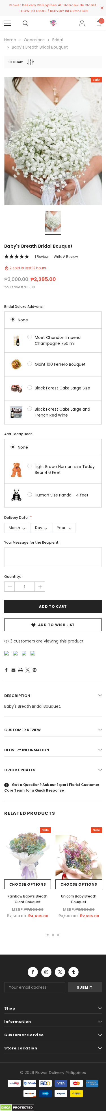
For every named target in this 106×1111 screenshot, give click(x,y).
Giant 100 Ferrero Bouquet (60, 364)
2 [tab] (53, 935)
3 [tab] (58, 935)
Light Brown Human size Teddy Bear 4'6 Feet (65, 469)
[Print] (20, 670)
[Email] (13, 670)
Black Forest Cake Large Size (62, 388)
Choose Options (27, 884)
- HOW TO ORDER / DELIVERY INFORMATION (53, 10)
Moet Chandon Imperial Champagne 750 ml (58, 340)
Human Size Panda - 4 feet (61, 495)
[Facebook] (6, 670)
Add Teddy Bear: (18, 434)
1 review (42, 256)
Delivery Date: (16, 517)
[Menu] (7, 23)
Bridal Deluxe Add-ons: (24, 306)
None (23, 320)
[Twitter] (27, 670)
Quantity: (12, 576)
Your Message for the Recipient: (31, 542)
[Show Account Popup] (82, 23)
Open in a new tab (33, 972)
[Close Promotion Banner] (102, 7)
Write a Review (66, 256)
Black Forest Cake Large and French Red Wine (62, 412)
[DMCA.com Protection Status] (17, 1107)
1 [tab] (48, 935)
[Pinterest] (35, 670)
